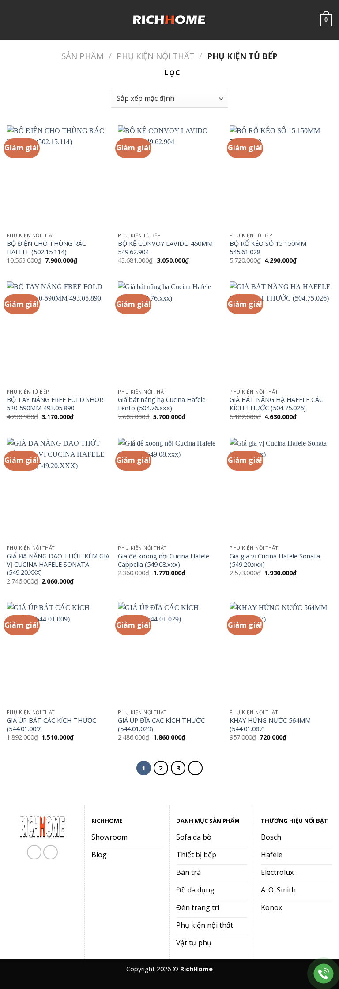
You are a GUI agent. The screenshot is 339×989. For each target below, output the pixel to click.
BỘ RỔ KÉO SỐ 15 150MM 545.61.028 (268, 248)
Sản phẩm (82, 55)
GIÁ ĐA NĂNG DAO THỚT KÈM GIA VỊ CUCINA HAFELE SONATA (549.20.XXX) (58, 564)
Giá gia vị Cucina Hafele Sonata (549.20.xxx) (275, 560)
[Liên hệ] (324, 974)
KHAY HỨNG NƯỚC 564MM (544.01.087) (270, 725)
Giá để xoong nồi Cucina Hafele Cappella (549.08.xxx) (163, 560)
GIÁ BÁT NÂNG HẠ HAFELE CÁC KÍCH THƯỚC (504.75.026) (276, 404)
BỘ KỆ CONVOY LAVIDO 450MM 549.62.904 (165, 248)
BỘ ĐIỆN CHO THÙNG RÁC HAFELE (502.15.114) (46, 248)
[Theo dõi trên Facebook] (34, 852)
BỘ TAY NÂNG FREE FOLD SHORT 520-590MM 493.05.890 (57, 404)
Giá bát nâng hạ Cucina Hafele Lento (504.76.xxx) (162, 404)
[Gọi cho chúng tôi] (50, 852)
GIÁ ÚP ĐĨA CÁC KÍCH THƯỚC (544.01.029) (161, 725)
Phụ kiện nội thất (156, 55)
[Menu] (12, 20)
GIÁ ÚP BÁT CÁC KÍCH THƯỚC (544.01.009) (51, 725)
